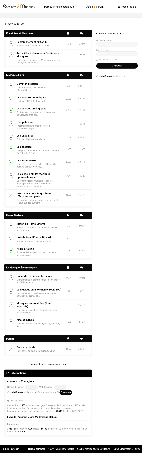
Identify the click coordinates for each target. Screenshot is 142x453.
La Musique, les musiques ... (23, 267)
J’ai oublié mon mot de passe (21, 392)
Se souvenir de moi (47, 392)
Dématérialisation (27, 83)
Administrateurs (26, 417)
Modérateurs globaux (46, 417)
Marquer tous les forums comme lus (48, 364)
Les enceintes (25, 135)
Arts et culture (25, 319)
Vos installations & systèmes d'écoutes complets (34, 195)
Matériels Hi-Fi (15, 75)
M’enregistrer (28, 381)
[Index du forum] (19, 6)
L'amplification (25, 122)
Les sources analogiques (31, 108)
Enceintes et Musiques (19, 33)
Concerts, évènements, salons (35, 276)
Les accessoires (26, 160)
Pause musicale (26, 347)
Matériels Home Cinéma (31, 223)
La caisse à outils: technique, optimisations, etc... (34, 175)
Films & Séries (25, 248)
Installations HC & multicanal (34, 237)
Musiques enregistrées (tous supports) (34, 305)
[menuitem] (58, 6)
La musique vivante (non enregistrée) (39, 289)
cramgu (22, 431)
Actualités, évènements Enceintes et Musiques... (38, 55)
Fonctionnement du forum (32, 42)
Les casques (24, 146)
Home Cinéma (14, 215)
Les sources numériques (31, 97)
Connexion (12, 381)
